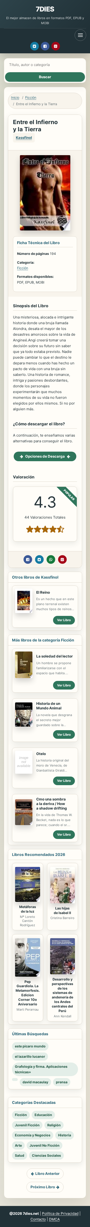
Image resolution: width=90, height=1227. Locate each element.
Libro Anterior (47, 1173)
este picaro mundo (30, 1046)
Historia (64, 1135)
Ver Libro (64, 620)
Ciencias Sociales (46, 1155)
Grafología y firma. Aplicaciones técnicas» (41, 1069)
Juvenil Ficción (27, 1125)
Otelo (41, 753)
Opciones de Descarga (45, 456)
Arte (18, 1145)
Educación (43, 1115)
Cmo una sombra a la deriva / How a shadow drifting (51, 804)
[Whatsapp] (51, 559)
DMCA (54, 1219)
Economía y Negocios (32, 1135)
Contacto (38, 1219)
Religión (54, 1125)
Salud (19, 1155)
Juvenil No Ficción (45, 1145)
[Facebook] (45, 46)
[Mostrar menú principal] (80, 35)
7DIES (45, 9)
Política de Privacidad (60, 1213)
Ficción (30, 97)
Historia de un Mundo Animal (48, 705)
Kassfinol (24, 137)
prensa (61, 1082)
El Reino (43, 592)
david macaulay (35, 1082)
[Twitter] (34, 46)
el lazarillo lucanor (30, 1056)
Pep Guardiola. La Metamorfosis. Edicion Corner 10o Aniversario (28, 993)
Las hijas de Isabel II (62, 910)
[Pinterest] (55, 46)
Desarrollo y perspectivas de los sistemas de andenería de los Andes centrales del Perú (62, 995)
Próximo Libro (42, 1187)
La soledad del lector (54, 656)
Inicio (15, 97)
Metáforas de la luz (27, 909)
